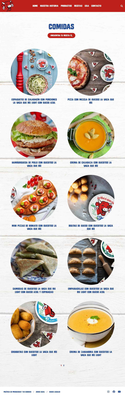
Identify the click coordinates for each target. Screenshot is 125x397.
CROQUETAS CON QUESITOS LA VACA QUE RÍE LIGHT (34, 353)
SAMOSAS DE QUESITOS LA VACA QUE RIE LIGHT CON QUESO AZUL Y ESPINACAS (34, 290)
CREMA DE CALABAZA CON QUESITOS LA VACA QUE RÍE (91, 164)
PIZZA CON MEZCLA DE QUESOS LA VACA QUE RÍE (91, 101)
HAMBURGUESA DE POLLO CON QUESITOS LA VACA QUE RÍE (34, 164)
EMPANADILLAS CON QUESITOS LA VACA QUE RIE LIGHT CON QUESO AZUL (91, 290)
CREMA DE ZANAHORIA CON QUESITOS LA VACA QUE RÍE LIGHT (91, 353)
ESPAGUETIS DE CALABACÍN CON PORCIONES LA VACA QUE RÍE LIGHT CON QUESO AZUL (34, 101)
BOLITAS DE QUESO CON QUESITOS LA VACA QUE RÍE (91, 227)
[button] (122, 6)
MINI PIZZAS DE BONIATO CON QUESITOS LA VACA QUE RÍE (34, 227)
